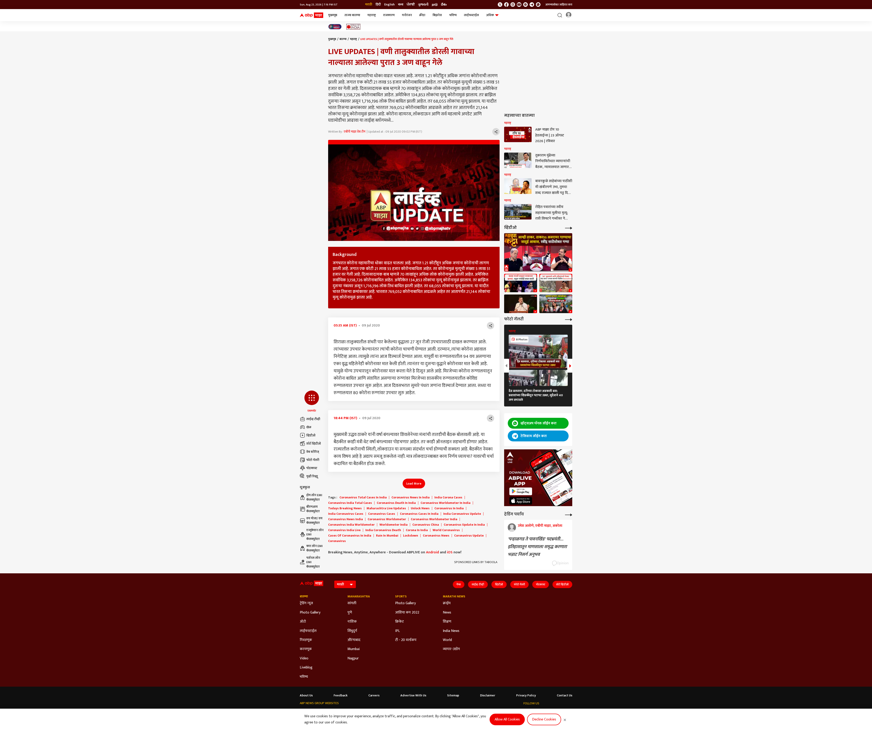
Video (304, 658)
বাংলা (400, 4)
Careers (373, 695)
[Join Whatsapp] (538, 4)
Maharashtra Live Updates (386, 508)
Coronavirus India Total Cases (350, 503)
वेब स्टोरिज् (312, 451)
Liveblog (306, 667)
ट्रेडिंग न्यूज (306, 603)
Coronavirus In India (449, 508)
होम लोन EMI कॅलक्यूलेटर (314, 497)
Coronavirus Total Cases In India (363, 497)
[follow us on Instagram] (525, 4)
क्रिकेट (399, 621)
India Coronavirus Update (462, 513)
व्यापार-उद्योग (451, 649)
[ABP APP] (520, 491)
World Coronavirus (446, 530)
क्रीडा (422, 15)
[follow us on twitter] (500, 4)
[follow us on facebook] (506, 4)
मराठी (368, 4)
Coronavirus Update (469, 535)
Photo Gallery (310, 612)
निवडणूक (306, 640)
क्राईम (447, 603)
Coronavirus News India (345, 519)
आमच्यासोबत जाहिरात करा (558, 4)
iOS (450, 552)
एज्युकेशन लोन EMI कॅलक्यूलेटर (315, 534)
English (389, 4)
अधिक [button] (490, 15)
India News (451, 631)
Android (432, 552)
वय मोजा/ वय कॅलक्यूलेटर (314, 520)
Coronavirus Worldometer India (434, 519)
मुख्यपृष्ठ (332, 15)
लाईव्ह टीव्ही (313, 419)
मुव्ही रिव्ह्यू (312, 476)
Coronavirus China (425, 524)
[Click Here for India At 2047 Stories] (335, 27)
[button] (311, 402)
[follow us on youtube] (519, 4)
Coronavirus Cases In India (419, 513)
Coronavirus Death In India (396, 503)
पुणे (349, 612)
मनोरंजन (407, 15)
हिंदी (378, 4)
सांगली (351, 603)
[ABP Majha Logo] (311, 15)
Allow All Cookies (507, 719)
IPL (397, 631)
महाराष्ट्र (371, 15)
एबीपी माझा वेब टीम (354, 131)
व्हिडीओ (310, 435)
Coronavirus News (436, 535)
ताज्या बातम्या (352, 15)
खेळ (308, 427)
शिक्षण (447, 621)
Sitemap (453, 695)
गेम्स (458, 584)
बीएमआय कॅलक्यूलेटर (313, 509)
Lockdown (410, 535)
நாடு (435, 4)
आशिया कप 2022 (407, 612)
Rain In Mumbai (387, 535)
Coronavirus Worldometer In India (446, 503)
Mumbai (353, 649)
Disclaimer (487, 695)
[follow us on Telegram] (532, 4)
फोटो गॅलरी (312, 460)
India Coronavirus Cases (345, 513)
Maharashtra (358, 596)
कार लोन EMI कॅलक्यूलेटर (314, 548)
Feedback (340, 695)
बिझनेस (437, 15)
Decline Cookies (544, 719)
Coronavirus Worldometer (387, 519)
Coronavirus (337, 541)
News (447, 612)
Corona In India (417, 530)
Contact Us (564, 695)
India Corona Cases (448, 497)
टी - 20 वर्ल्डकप (405, 640)
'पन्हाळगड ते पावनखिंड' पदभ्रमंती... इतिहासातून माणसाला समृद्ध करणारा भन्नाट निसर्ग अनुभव (537, 546)
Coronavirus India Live (344, 530)
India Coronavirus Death (383, 530)
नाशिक (352, 621)
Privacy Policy (526, 695)
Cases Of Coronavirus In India (349, 535)
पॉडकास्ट (311, 468)
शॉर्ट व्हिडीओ (313, 443)
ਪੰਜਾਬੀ (411, 4)
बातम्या (343, 39)
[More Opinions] (568, 514)
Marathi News (454, 596)
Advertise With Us (413, 695)
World (447, 640)
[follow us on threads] (512, 4)
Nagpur (353, 658)
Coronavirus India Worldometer (351, 524)
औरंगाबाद (353, 640)
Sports (401, 596)
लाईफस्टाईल (471, 15)
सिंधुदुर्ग (352, 631)
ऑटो (303, 621)
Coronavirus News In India (410, 497)
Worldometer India (393, 524)
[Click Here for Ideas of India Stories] (353, 27)
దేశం (444, 4)
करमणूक (306, 649)
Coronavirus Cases (381, 513)
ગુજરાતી (423, 4)
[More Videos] (568, 227)
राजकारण (389, 15)
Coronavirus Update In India (464, 524)
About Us (306, 695)
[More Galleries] (568, 319)
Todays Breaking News (345, 508)
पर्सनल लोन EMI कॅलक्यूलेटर (313, 562)
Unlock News (420, 508)
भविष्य (453, 15)
